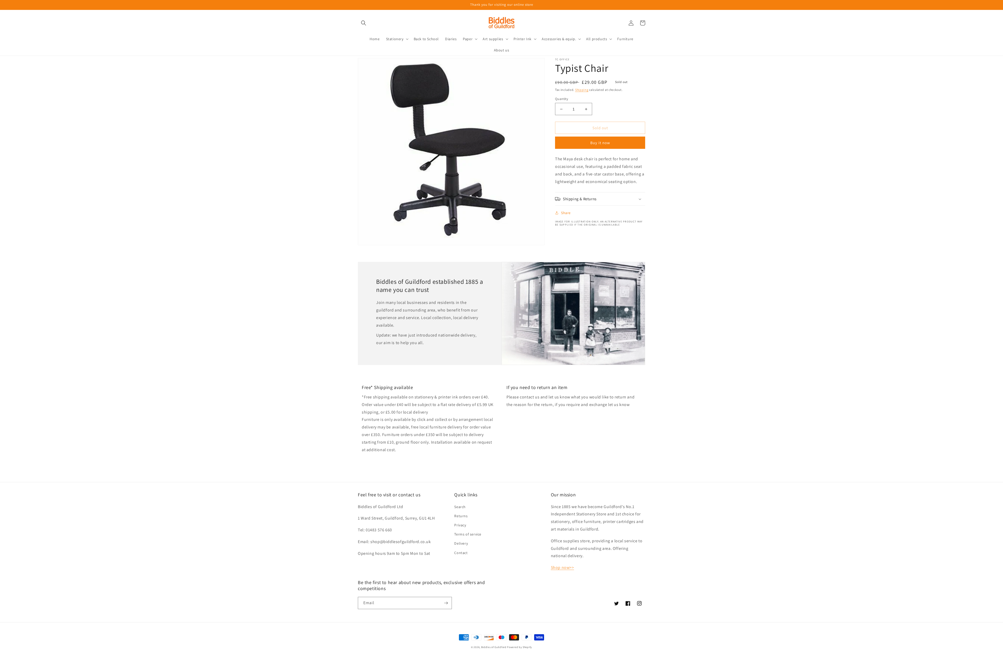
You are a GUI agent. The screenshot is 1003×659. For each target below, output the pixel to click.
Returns (461, 516)
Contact (461, 552)
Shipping (581, 90)
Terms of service (467, 534)
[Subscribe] (446, 603)
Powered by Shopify (519, 647)
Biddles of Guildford (493, 647)
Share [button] (566, 212)
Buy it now (600, 142)
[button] (363, 23)
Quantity (561, 99)
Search (460, 506)
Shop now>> (562, 567)
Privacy (460, 525)
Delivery (461, 543)
